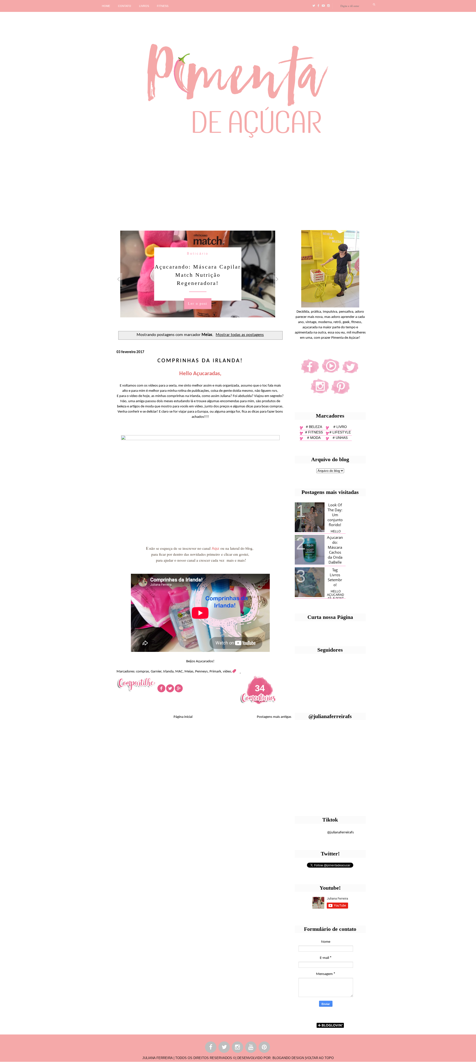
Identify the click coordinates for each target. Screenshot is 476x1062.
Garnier (156, 671)
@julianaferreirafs (340, 832)
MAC (179, 671)
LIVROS (144, 5)
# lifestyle (340, 432)
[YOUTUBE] (251, 1048)
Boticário (197, 253)
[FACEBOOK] (211, 1048)
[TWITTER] (224, 1048)
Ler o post (197, 303)
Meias (188, 671)
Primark (215, 671)
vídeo (227, 671)
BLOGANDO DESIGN (288, 1058)
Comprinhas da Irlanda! (200, 361)
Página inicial (183, 717)
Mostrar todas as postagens (240, 335)
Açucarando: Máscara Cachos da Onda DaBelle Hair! (335, 552)
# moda (314, 438)
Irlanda (168, 671)
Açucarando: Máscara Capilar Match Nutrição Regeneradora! (198, 275)
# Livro (340, 427)
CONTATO (124, 5)
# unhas (340, 438)
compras (142, 671)
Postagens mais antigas (274, 717)
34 (260, 688)
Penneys (201, 671)
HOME (106, 5)
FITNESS (162, 5)
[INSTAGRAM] (238, 1048)
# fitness (314, 432)
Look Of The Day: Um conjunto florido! (335, 514)
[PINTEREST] (264, 1048)
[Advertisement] (152, 182)
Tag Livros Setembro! (335, 577)
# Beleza (314, 427)
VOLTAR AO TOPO (320, 1058)
